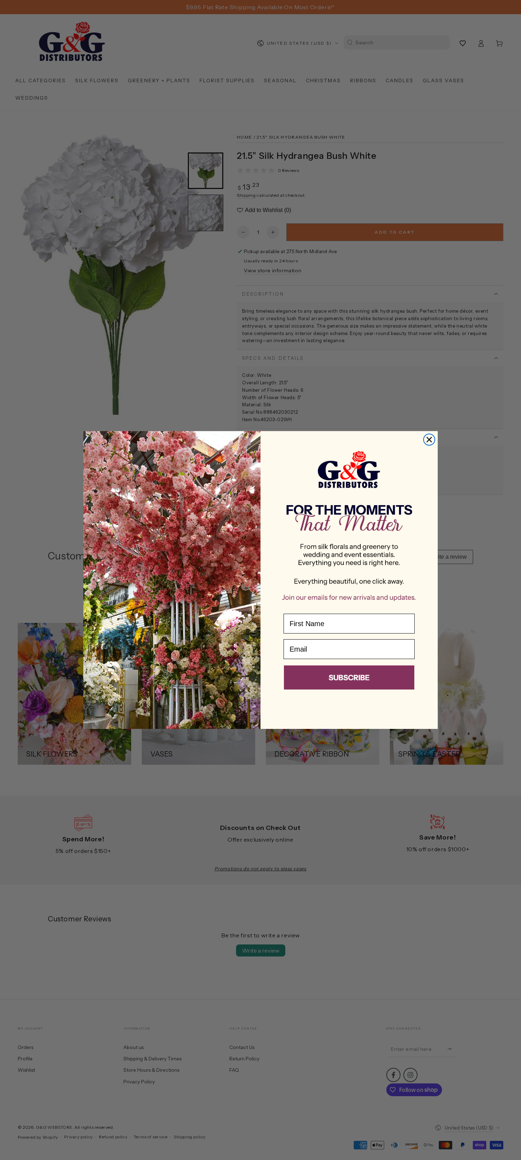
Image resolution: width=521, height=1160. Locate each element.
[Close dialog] (429, 439)
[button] (349, 679)
